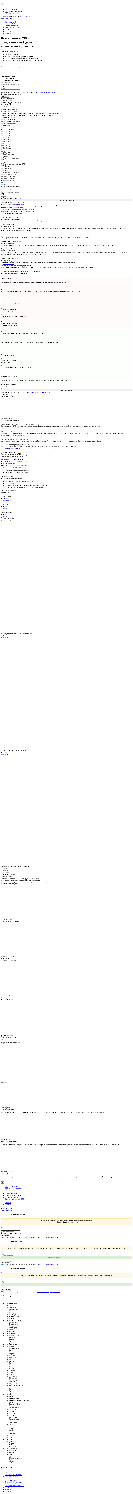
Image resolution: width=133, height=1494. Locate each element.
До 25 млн (6, 133)
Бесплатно (4, 637)
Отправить (5, 96)
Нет (4, 162)
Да (4, 160)
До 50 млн (6, 135)
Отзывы (8, 33)
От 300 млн (7, 140)
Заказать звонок (6, 18)
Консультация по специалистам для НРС (15, 465)
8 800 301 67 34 (24, 16)
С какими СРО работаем (13, 24)
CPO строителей (9, 119)
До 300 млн (7, 137)
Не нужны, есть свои (10, 174)
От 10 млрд (7, 148)
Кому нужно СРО (11, 22)
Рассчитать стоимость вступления (13, 67)
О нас (7, 29)
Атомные (6, 156)
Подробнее (5, 500)
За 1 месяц (6, 170)
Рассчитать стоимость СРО (14, 27)
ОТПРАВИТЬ (6, 1235)
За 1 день (6, 166)
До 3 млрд (6, 144)
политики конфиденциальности (46, 92)
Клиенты (8, 31)
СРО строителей (11, 9)
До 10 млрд (7, 146)
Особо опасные (8, 154)
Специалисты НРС (11, 26)
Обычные (6, 152)
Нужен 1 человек (9, 176)
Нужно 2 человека (9, 178)
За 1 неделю (7, 168)
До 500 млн (7, 142)
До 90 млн (6, 131)
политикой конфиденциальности (12, 204)
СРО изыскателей (11, 13)
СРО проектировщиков (13, 11)
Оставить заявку (66, 390)
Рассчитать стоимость (66, 200)
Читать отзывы (8, 264)
